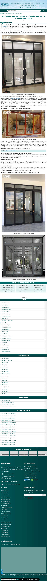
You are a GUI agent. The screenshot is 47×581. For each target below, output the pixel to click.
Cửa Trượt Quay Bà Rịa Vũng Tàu (8, 289)
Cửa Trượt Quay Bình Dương (39, 285)
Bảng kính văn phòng (6, 351)
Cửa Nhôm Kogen (5, 329)
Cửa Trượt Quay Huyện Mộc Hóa (8, 427)
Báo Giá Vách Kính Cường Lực (8, 404)
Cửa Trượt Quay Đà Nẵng (7, 287)
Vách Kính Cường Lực (6, 325)
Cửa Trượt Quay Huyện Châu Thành (9, 424)
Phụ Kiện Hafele (5, 389)
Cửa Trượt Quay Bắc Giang (38, 289)
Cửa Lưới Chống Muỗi (6, 327)
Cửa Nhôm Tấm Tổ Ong (6, 338)
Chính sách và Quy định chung (30, 466)
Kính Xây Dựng (5, 331)
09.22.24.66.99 (32, 5)
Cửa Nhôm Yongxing (6, 340)
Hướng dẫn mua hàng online (30, 477)
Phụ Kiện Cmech (5, 371)
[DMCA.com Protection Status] (34, 479)
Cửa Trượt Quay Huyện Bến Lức (8, 418)
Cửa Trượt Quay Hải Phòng (23, 287)
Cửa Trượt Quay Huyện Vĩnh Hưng (9, 440)
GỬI (44, 494)
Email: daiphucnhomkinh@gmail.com (11, 481)
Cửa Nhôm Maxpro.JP (6, 316)
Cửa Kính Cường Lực (6, 311)
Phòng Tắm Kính (5, 318)
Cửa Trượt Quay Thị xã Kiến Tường (9, 413)
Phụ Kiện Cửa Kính (5, 387)
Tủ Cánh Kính (4, 342)
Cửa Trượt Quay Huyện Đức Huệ (8, 444)
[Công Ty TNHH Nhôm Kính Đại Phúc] (4, 4)
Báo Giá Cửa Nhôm (6, 400)
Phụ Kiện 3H (4, 393)
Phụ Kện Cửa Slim (5, 358)
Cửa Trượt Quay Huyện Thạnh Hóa (9, 435)
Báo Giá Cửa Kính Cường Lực (8, 402)
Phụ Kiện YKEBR (5, 391)
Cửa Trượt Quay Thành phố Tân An (9, 415)
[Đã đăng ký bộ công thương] (27, 479)
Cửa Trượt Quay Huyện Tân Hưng (8, 429)
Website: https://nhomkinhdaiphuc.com (12, 484)
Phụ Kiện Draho (5, 367)
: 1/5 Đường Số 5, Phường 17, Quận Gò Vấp (11, 544)
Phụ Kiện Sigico (5, 384)
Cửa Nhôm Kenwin (5, 349)
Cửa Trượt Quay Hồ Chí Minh (8, 285)
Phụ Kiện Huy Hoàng (6, 373)
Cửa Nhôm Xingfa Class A (7, 336)
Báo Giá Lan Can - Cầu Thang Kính (9, 407)
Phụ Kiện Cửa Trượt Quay (7, 360)
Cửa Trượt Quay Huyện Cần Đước (9, 422)
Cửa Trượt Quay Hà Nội (23, 285)
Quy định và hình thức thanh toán (31, 468)
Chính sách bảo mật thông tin (30, 473)
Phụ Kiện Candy (5, 382)
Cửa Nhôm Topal (5, 347)
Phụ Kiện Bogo (5, 369)
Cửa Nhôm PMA (5, 333)
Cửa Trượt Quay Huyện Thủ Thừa (9, 438)
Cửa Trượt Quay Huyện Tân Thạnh (9, 431)
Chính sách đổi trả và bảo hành (30, 475)
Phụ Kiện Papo (5, 362)
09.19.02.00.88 (25, 5)
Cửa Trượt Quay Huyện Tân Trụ (8, 433)
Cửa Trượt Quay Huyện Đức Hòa (8, 442)
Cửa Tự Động (4, 322)
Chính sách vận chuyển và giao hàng (32, 471)
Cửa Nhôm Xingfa (5, 302)
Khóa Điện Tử (4, 380)
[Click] (1, 454)
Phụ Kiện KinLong (5, 375)
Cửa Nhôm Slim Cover (6, 309)
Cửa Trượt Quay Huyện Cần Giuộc (9, 420)
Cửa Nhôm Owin (5, 344)
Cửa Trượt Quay (5, 305)
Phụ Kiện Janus (5, 378)
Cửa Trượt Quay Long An (38, 287)
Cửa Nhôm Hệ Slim (5, 307)
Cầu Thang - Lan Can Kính (7, 320)
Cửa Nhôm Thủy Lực (6, 313)
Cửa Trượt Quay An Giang (23, 289)
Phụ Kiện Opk (4, 364)
